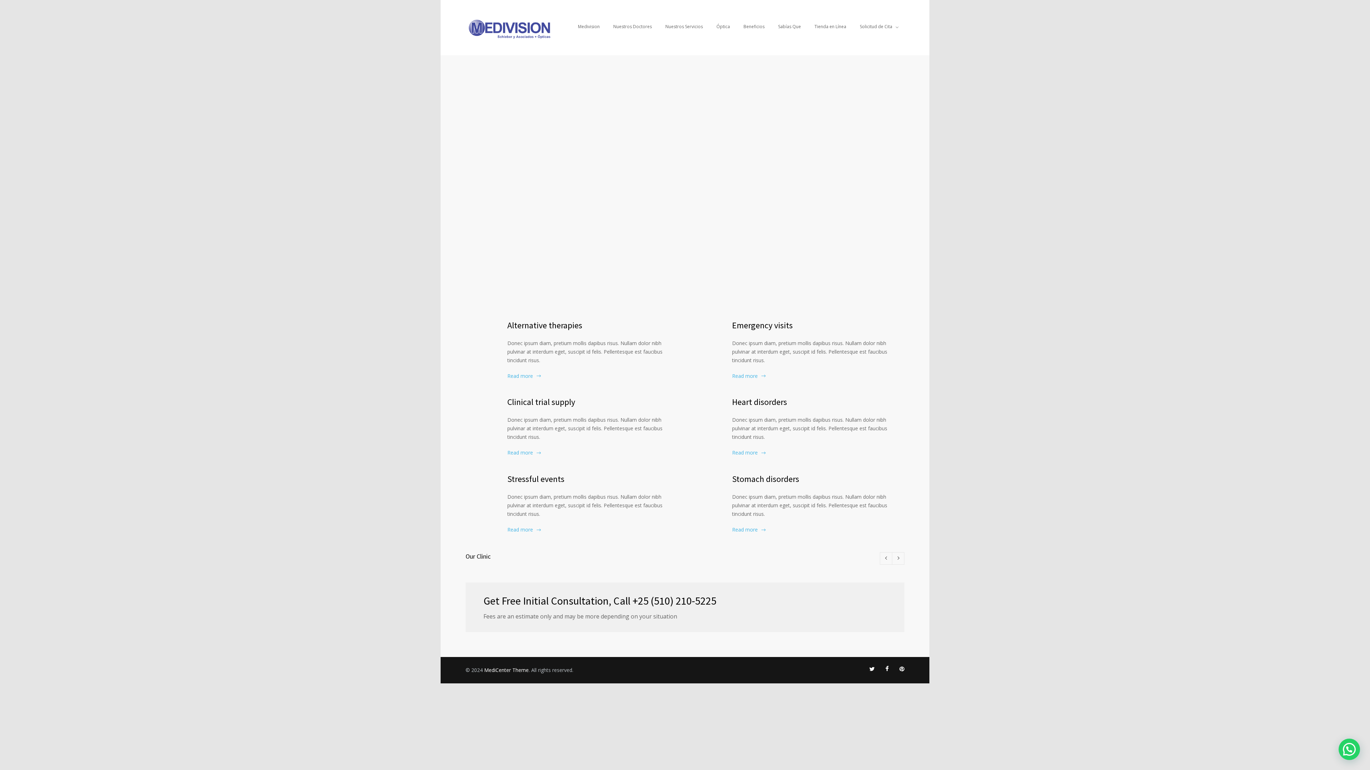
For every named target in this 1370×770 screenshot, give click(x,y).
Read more (520, 376)
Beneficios (754, 27)
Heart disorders (759, 401)
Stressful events (535, 478)
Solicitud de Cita (876, 27)
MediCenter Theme (506, 670)
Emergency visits (762, 325)
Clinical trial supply (541, 401)
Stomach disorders (765, 478)
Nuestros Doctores (632, 27)
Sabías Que (789, 27)
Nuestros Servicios (684, 27)
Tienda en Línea (830, 27)
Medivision (589, 27)
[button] (1349, 749)
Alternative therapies (544, 325)
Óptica (723, 27)
